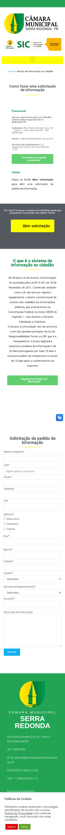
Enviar (11, 652)
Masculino (13, 518)
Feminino (12, 524)
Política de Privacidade (18, 813)
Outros (11, 529)
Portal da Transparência (21, 791)
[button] (32, 59)
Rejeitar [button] (12, 826)
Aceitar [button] (24, 826)
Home (11, 71)
